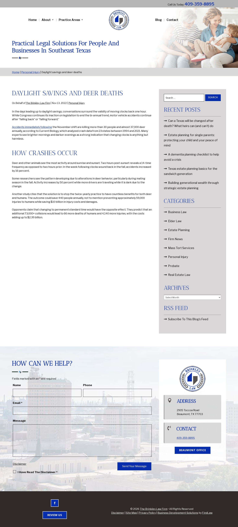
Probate (173, 266)
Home (32, 20)
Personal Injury (76, 103)
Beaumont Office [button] (192, 450)
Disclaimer (19, 464)
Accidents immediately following (32, 127)
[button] (235, 503)
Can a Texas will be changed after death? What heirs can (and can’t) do (189, 123)
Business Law (177, 212)
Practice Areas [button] (69, 20)
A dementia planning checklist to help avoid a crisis (191, 157)
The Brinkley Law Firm (38, 103)
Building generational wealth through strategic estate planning (191, 185)
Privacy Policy (147, 512)
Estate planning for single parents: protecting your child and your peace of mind (191, 140)
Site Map (131, 512)
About (46, 20)
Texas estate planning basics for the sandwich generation (190, 171)
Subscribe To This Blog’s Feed (188, 319)
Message (19, 420)
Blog (158, 20)
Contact (172, 20)
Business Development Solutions (178, 512)
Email (17, 403)
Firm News (175, 239)
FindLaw (207, 512)
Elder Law (174, 221)
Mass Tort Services (181, 248)
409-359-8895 (199, 4)
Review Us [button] (54, 515)
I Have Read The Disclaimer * (37, 472)
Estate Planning (179, 230)
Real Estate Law (179, 275)
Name (17, 385)
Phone (87, 385)
